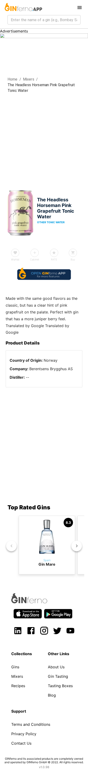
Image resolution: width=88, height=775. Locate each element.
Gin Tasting (58, 676)
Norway (50, 360)
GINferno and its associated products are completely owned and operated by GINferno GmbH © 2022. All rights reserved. (44, 760)
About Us (56, 667)
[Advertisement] (44, 140)
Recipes (18, 685)
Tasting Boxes (60, 685)
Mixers (28, 79)
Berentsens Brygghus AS (51, 368)
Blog (52, 695)
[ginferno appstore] (28, 614)
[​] (44, 19)
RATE (54, 259)
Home (13, 79)
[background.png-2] (44, 36)
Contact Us (21, 743)
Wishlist (15, 259)
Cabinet (34, 259)
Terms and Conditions (30, 724)
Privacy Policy (23, 733)
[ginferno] (35, 602)
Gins (15, 667)
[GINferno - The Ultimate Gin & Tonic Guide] (23, 7)
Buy (73, 259)
